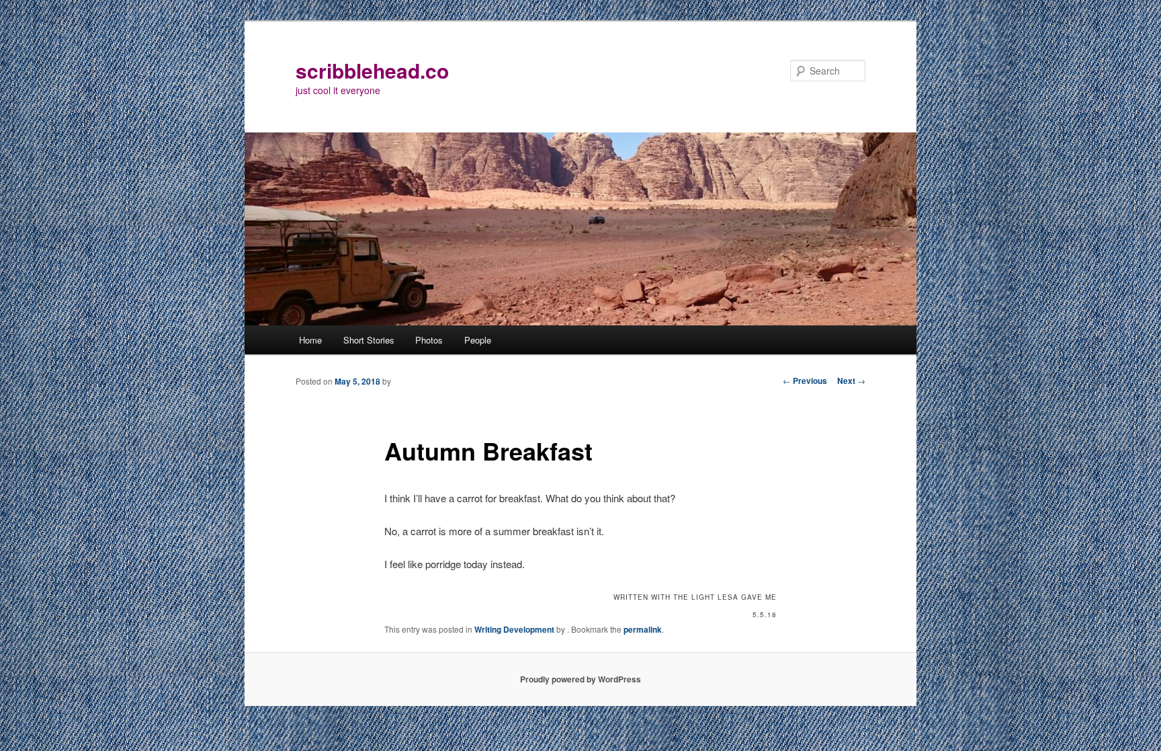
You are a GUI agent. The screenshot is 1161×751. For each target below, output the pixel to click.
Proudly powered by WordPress (580, 679)
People (477, 339)
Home (310, 339)
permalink (643, 629)
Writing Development (514, 629)
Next (851, 380)
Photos (429, 339)
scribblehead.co (372, 70)
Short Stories (368, 339)
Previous (805, 380)
